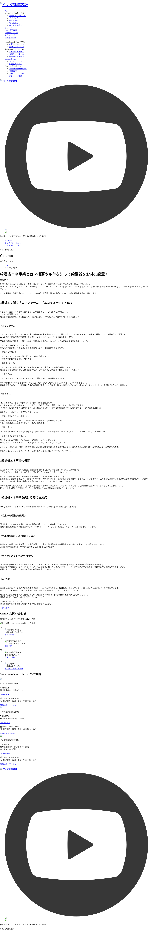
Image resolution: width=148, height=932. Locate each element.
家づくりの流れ (15, 25)
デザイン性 (13, 18)
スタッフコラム (15, 61)
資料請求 (13, 71)
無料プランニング (16, 73)
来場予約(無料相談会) (18, 69)
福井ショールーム (16, 56)
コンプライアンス (12, 245)
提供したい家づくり (17, 16)
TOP (6, 265)
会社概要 (8, 240)
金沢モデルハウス (16, 47)
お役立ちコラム (15, 64)
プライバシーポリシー (14, 243)
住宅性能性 (13, 21)
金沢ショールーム (16, 54)
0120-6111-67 (5, 694)
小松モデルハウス (16, 44)
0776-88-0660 (5, 753)
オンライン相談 (15, 76)
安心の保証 (13, 23)
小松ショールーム (16, 52)
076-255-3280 (5, 723)
